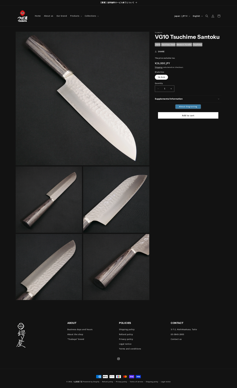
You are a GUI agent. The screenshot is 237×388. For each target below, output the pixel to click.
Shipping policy (127, 329)
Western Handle (184, 44)
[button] (76, 16)
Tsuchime (197, 44)
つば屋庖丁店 (78, 382)
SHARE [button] (161, 51)
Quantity (159, 83)
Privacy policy (126, 339)
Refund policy (126, 334)
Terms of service (136, 382)
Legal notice (125, 344)
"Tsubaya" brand (75, 339)
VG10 (157, 44)
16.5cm (161, 77)
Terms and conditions (130, 348)
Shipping (159, 67)
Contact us (176, 339)
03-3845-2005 (177, 334)
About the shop (75, 334)
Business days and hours (80, 329)
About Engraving (188, 106)
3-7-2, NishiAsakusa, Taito (184, 329)
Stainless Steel (168, 44)
